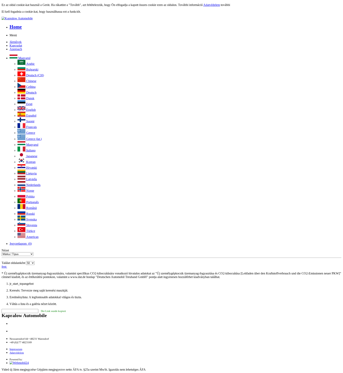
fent (4, 266)
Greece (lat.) (33, 139)
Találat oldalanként (13, 263)
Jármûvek (16, 42)
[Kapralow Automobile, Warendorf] (171, 18)
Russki (30, 213)
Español (30, 115)
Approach (16, 49)
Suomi (29, 121)
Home (16, 26)
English (30, 109)
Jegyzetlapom (21, 243)
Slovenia (31, 225)
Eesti (28, 104)
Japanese (31, 156)
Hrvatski (31, 167)
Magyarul (23, 58)
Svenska (31, 219)
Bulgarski (31, 69)
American (32, 237)
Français (31, 127)
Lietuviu (31, 173)
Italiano (30, 150)
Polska (30, 196)
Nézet (5, 250)
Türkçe (30, 231)
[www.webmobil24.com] (19, 362)
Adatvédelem (211, 5)
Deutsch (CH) (34, 75)
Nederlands (32, 185)
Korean (30, 162)
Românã (31, 208)
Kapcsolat (16, 45)
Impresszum (16, 349)
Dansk (29, 98)
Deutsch (31, 92)
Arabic (30, 63)
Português (32, 202)
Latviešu (31, 179)
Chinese (30, 81)
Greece (30, 132)
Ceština (30, 86)
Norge (29, 190)
